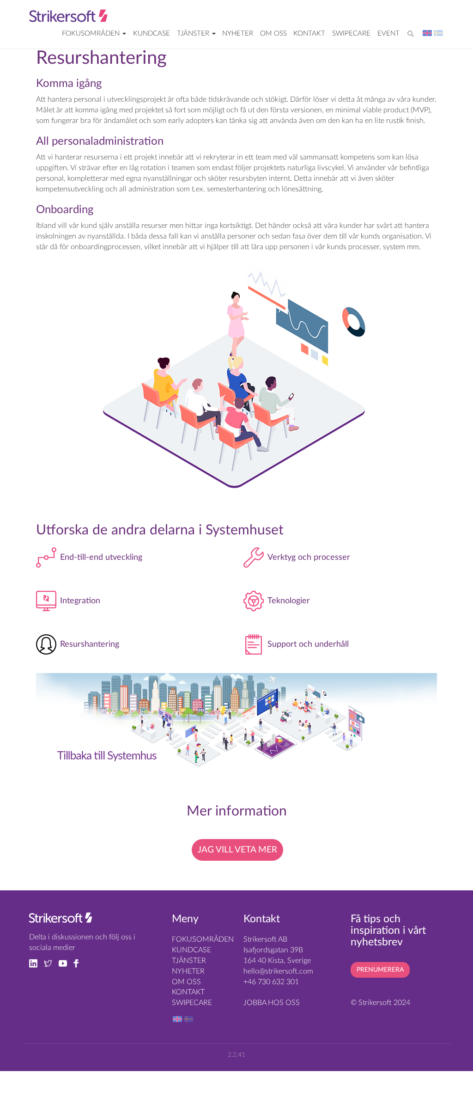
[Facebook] (78, 963)
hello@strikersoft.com (278, 971)
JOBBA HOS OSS (271, 1002)
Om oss (273, 33)
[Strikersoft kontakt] (60, 920)
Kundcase (151, 33)
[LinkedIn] (36, 963)
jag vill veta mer (237, 850)
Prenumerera (380, 970)
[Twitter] (51, 963)
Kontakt (309, 33)
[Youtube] (66, 963)
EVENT (388, 33)
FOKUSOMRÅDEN (91, 33)
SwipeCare (351, 33)
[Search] (412, 30)
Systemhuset (245, 530)
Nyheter (237, 33)
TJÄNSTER (194, 33)
